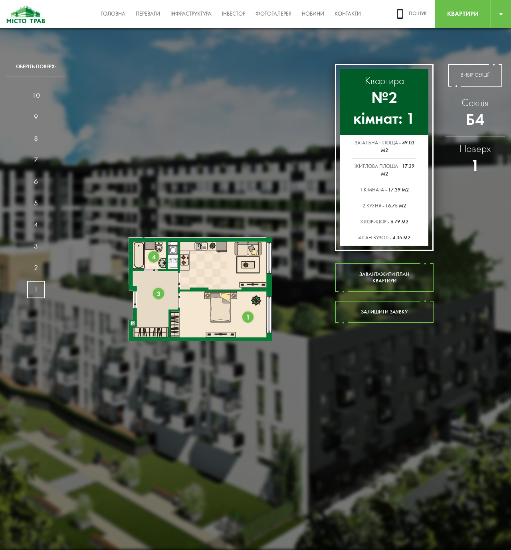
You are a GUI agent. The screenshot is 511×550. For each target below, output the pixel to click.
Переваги (148, 14)
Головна (113, 14)
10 (36, 95)
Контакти (348, 14)
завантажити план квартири (384, 277)
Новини (313, 14)
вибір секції (475, 75)
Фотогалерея (273, 14)
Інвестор (233, 14)
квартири (463, 14)
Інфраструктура (191, 14)
